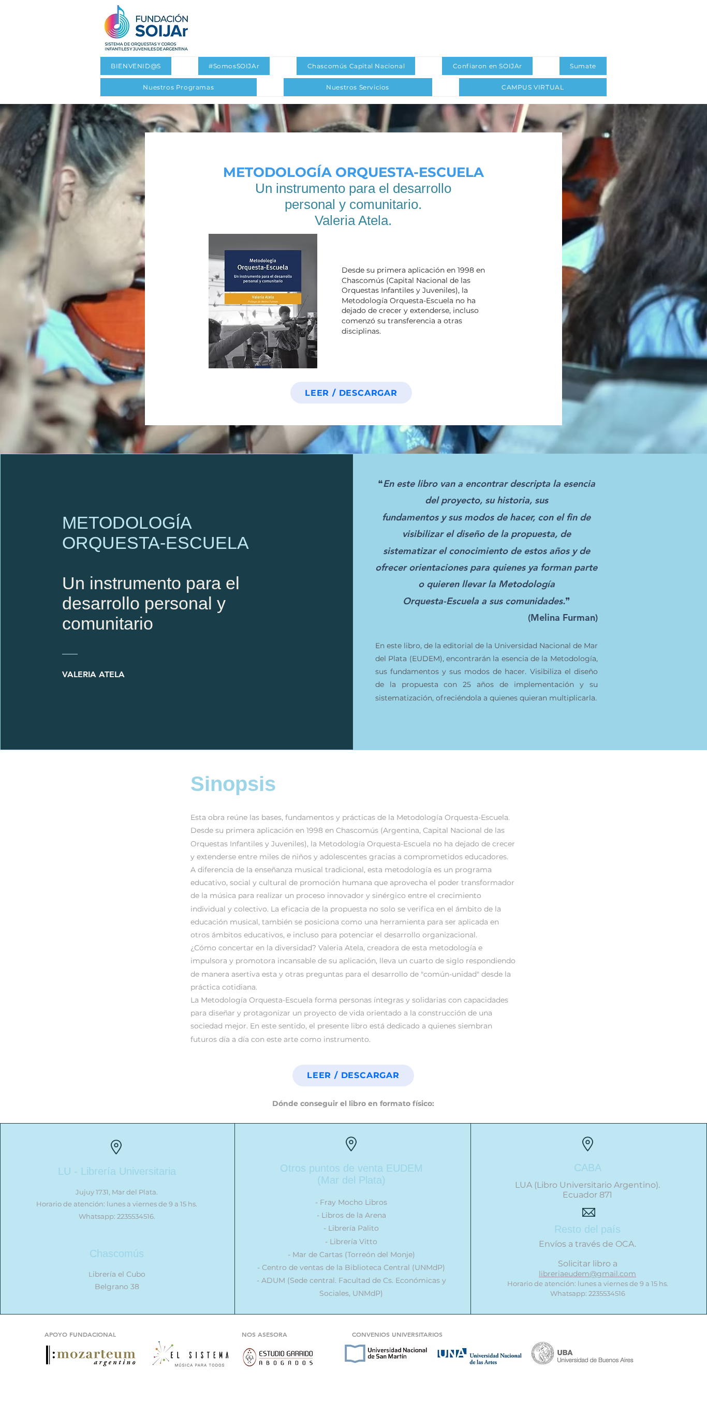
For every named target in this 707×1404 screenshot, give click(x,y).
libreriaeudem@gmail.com (587, 1273)
